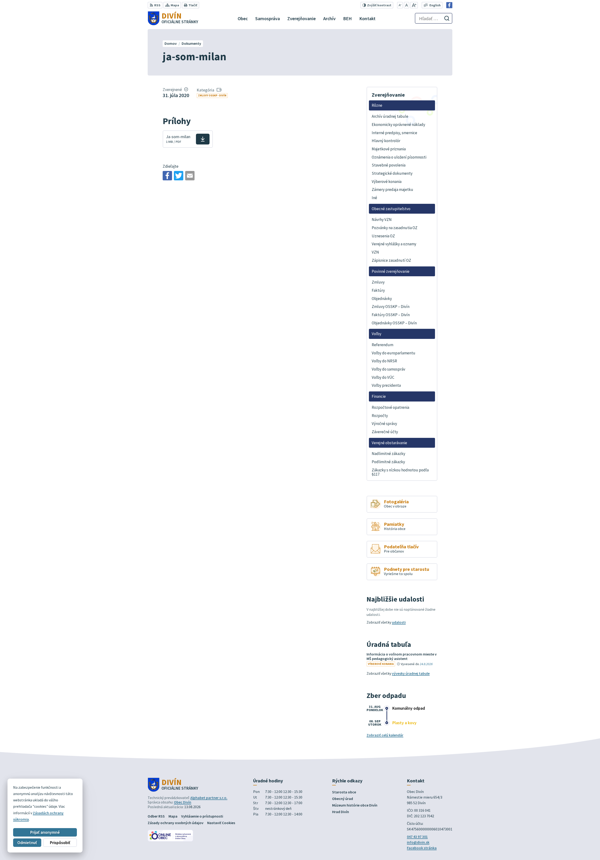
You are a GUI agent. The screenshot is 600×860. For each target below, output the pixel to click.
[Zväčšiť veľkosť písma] (414, 5)
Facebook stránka (422, 847)
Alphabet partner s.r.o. (208, 797)
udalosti (399, 622)
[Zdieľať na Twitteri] (178, 175)
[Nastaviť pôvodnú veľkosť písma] (406, 5)
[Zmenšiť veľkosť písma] (400, 5)
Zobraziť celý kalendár (385, 735)
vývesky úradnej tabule (411, 673)
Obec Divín (182, 802)
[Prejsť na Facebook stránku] (449, 5)
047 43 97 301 (417, 836)
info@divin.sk (418, 842)
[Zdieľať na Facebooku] (167, 175)
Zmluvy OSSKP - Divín (212, 95)
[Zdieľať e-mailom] (190, 175)
